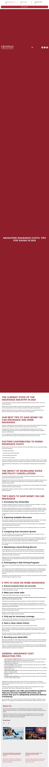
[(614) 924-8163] (33, 2)
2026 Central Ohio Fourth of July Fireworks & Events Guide (33, 754)
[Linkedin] (47, 47)
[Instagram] (45, 47)
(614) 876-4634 (23, 2)
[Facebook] (42, 47)
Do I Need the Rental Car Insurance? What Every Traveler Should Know (12, 754)
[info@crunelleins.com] (3, 2)
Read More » (5, 755)
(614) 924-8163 (38, 2)
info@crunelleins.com (10, 2)
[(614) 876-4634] (19, 2)
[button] (32, 47)
